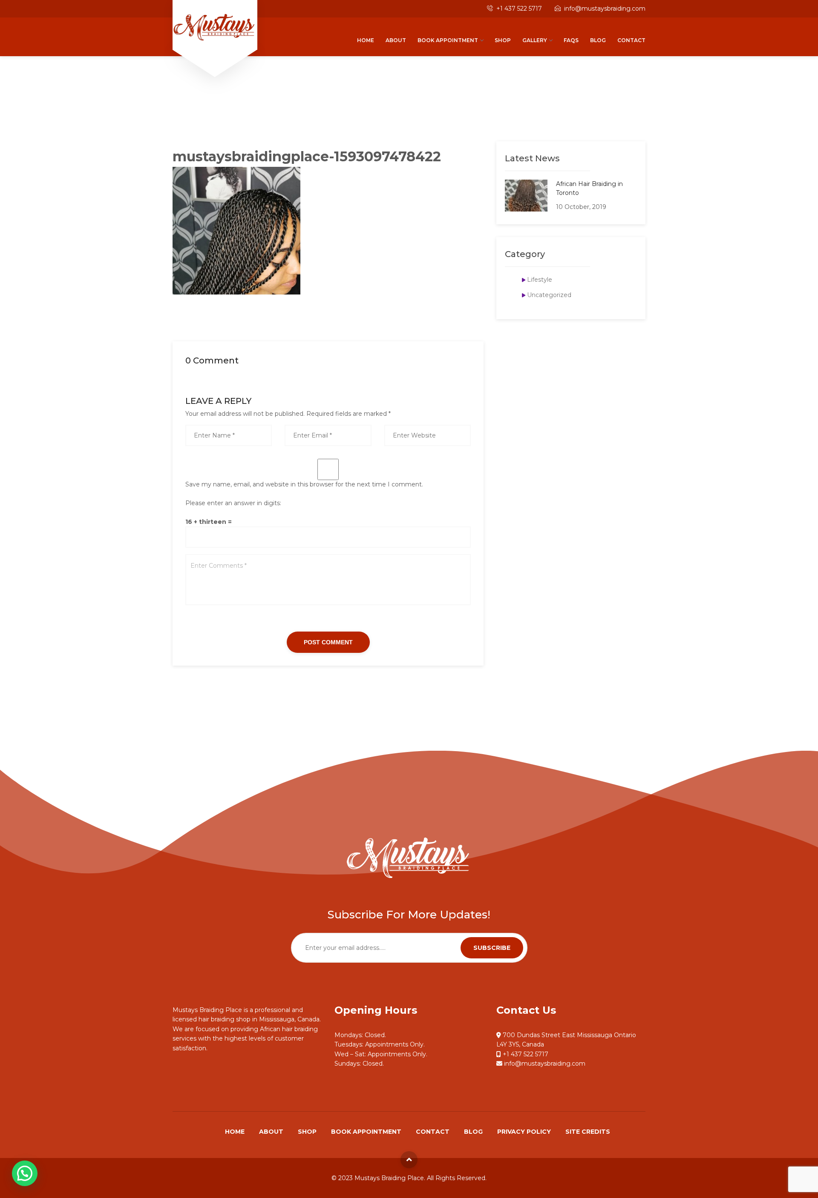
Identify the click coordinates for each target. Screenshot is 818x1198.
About (396, 40)
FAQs (571, 40)
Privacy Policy (524, 1132)
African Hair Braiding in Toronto (589, 188)
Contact (631, 40)
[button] (24, 1173)
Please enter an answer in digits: (233, 503)
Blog (598, 40)
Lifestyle (539, 279)
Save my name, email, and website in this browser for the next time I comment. (304, 484)
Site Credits (587, 1132)
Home (365, 40)
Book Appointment (448, 40)
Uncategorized (549, 295)
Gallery (534, 40)
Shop (503, 40)
